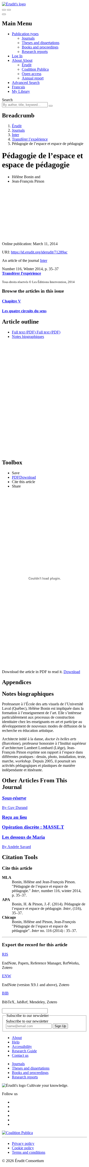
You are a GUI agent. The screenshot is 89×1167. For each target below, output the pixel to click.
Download (72, 672)
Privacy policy (23, 1143)
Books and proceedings (40, 47)
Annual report (33, 78)
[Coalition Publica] (17, 1133)
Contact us (20, 1055)
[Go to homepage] (14, 4)
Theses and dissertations (40, 43)
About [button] (17, 60)
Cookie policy (23, 1148)
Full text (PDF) (24, 332)
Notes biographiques (28, 336)
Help (16, 1042)
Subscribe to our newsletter (27, 1021)
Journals (28, 38)
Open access (31, 74)
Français (18, 87)
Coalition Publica (35, 69)
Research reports (35, 51)
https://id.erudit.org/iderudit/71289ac (39, 252)
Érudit (26, 65)
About (27, 60)
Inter (15, 135)
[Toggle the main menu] (4, 14)
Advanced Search (26, 82)
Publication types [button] (25, 34)
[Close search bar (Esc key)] (9, 10)
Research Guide (24, 1051)
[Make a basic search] (4, 10)
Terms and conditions (28, 1152)
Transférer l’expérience (30, 139)
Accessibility (22, 1046)
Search (7, 100)
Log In (17, 56)
